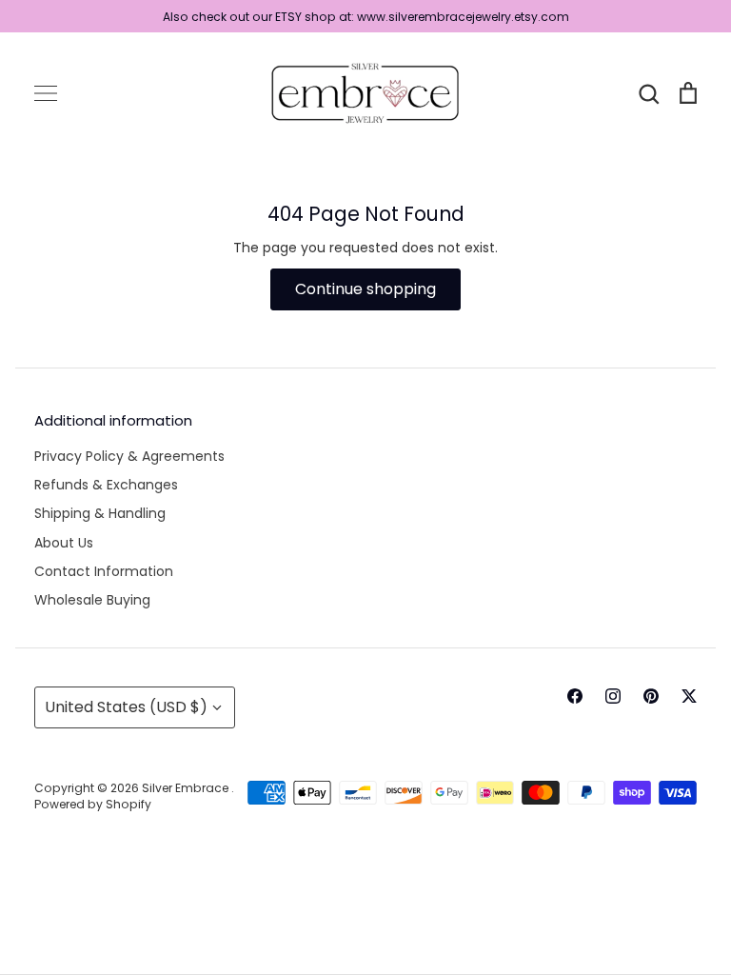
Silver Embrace (186, 788)
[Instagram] (613, 696)
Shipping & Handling (100, 513)
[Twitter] (689, 696)
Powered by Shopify (92, 804)
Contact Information (103, 571)
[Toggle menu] (46, 93)
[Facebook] (575, 696)
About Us (63, 542)
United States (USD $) (126, 707)
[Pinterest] (651, 696)
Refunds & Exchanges (106, 484)
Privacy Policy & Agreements (129, 456)
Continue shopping (365, 289)
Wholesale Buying (92, 599)
